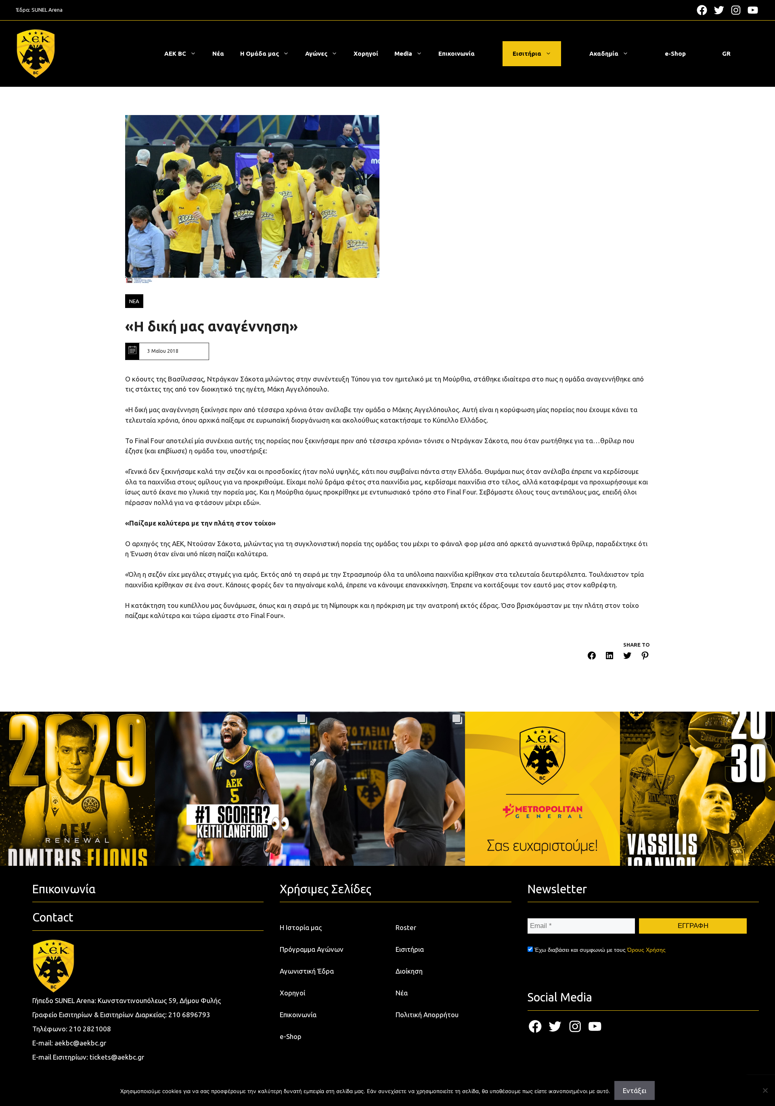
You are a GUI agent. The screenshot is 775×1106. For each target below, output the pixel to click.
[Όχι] (765, 1090)
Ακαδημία (603, 53)
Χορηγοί (366, 53)
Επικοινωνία (456, 53)
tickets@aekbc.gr (117, 1057)
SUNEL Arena (47, 10)
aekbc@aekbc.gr (80, 1043)
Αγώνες (316, 53)
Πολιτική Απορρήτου (427, 1014)
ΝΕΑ (134, 301)
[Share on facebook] (592, 657)
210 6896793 (189, 1014)
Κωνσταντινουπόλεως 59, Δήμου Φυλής (159, 1000)
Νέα (218, 53)
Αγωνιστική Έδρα (307, 971)
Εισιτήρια (527, 53)
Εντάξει (634, 1090)
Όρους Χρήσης (646, 950)
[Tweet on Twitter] (627, 657)
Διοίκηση (409, 971)
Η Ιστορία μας (301, 927)
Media (403, 53)
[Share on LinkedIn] (609, 657)
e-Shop (675, 53)
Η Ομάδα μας (259, 53)
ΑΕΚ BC (175, 53)
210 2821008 (90, 1029)
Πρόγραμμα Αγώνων (312, 949)
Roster (406, 927)
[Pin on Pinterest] (645, 657)
